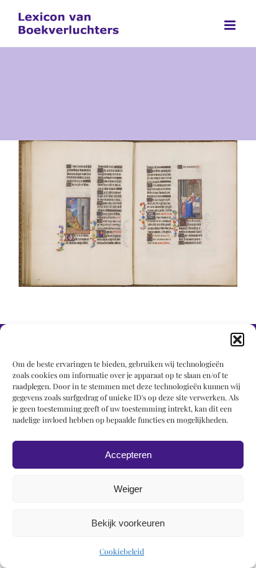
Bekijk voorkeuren (128, 523)
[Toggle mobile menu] (230, 25)
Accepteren (128, 454)
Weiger (128, 489)
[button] (237, 339)
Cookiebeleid (121, 551)
